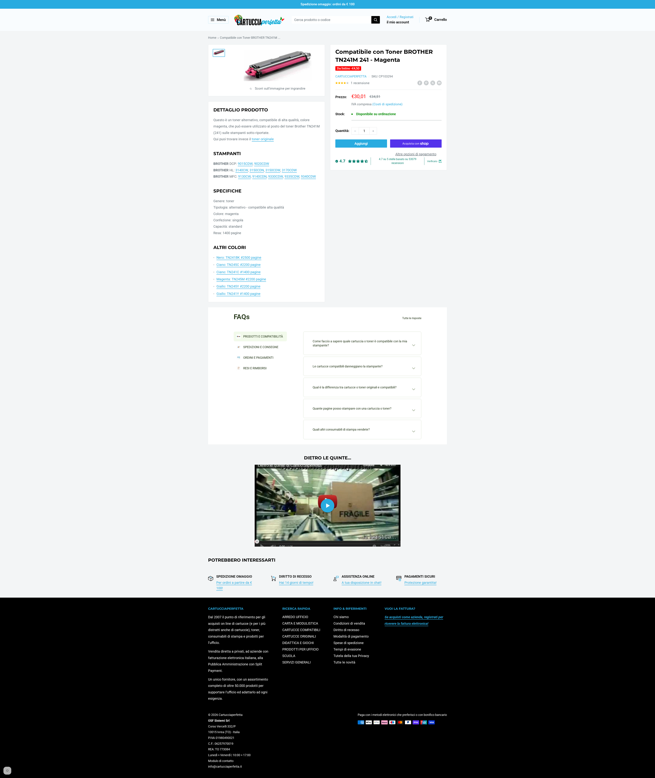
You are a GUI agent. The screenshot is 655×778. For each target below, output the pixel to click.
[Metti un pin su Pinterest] (426, 83)
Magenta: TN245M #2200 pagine (241, 279)
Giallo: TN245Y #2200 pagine (238, 286)
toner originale (263, 139)
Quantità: (342, 131)
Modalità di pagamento (351, 636)
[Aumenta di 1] (373, 131)
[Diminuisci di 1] (355, 131)
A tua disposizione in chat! (361, 583)
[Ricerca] (375, 20)
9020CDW (261, 164)
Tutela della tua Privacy (351, 656)
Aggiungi (361, 144)
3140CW (241, 170)
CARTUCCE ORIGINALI (299, 636)
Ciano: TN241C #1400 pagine (238, 272)
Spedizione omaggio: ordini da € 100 (328, 4)
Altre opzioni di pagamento (415, 154)
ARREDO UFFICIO (295, 617)
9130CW (244, 176)
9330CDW (275, 176)
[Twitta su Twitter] (432, 83)
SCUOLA (288, 656)
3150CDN (257, 170)
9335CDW (292, 176)
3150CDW (272, 170)
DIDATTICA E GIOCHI (298, 643)
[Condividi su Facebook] (419, 83)
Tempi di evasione (347, 649)
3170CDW (289, 170)
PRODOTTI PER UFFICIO (300, 649)
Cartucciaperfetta (351, 76)
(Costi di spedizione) (387, 104)
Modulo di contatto (221, 761)
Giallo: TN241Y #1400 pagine (238, 294)
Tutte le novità (344, 662)
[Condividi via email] (439, 83)
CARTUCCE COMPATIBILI (301, 630)
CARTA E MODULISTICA (300, 623)
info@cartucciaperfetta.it (225, 766)
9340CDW (308, 176)
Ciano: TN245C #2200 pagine (238, 265)
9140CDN (259, 176)
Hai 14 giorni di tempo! (296, 583)
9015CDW (245, 164)
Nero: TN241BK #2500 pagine (238, 257)
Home (212, 37)
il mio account (398, 22)
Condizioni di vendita (349, 623)
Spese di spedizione (348, 643)
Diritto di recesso (346, 630)
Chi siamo (341, 617)
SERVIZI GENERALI (296, 662)
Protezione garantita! (420, 583)
